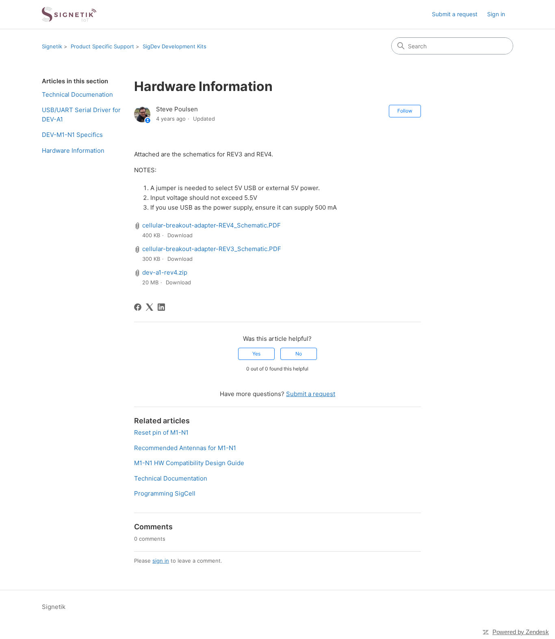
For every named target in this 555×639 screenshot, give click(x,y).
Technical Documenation (77, 94)
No (298, 354)
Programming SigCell (164, 493)
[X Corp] (149, 307)
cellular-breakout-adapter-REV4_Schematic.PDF (211, 225)
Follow (404, 111)
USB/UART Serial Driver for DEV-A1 (81, 114)
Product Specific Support (102, 46)
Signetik (52, 46)
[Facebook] (137, 307)
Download (180, 235)
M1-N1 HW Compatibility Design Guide (189, 463)
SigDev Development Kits (174, 46)
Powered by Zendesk (520, 631)
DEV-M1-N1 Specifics (72, 135)
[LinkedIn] (161, 307)
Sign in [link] (496, 14)
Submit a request (454, 14)
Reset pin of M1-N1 (161, 432)
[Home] (69, 14)
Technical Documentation (170, 478)
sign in (160, 560)
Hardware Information (73, 150)
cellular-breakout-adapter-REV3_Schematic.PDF (211, 249)
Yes (256, 354)
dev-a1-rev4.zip (164, 272)
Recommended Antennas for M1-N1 (185, 448)
